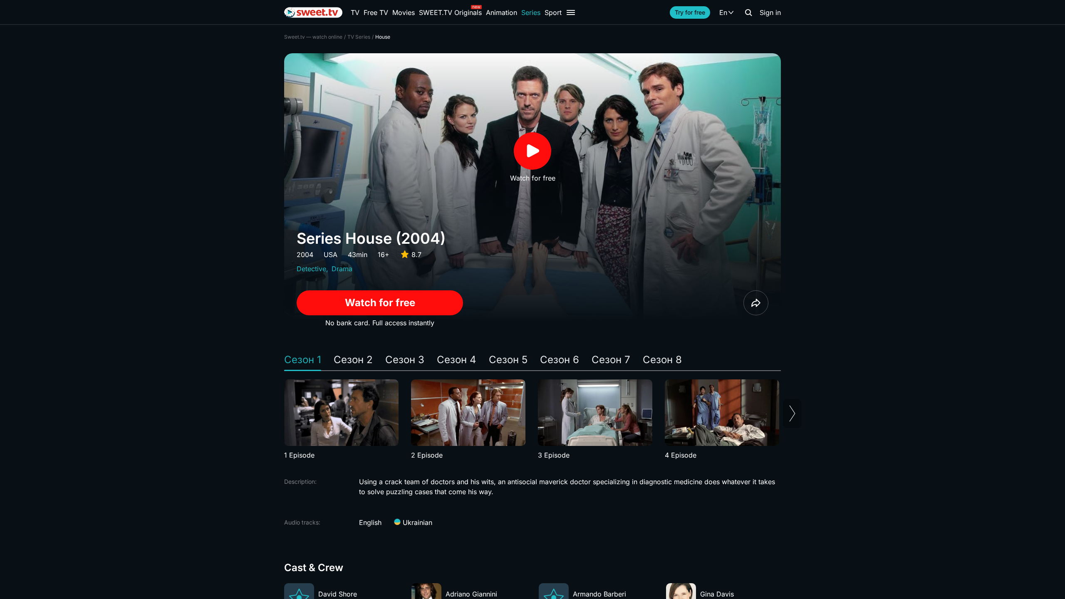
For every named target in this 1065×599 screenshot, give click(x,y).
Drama (342, 269)
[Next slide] (792, 413)
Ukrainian (416, 522)
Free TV (376, 12)
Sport (553, 12)
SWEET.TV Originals (450, 12)
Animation (501, 12)
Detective (311, 269)
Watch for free (380, 303)
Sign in (770, 12)
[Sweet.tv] (313, 12)
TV (355, 12)
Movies (403, 12)
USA (330, 254)
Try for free (690, 12)
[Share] (755, 302)
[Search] (748, 12)
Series (530, 12)
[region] (532, 419)
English (370, 522)
